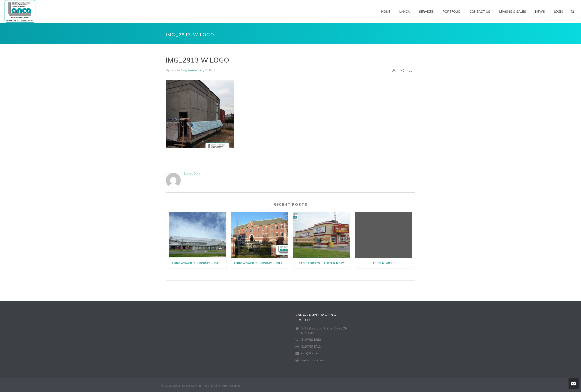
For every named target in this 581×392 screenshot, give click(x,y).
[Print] (394, 70)
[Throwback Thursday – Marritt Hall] (197, 234)
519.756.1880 (311, 340)
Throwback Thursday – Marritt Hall (199, 263)
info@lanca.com (313, 353)
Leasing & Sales (512, 12)
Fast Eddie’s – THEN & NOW (321, 263)
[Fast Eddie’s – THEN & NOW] (321, 234)
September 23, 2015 (197, 70)
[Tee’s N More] (383, 234)
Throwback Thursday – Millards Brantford (261, 263)
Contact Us (480, 12)
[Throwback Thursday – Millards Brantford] (259, 234)
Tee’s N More (383, 263)
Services (426, 12)
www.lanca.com (313, 360)
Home (385, 12)
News (540, 12)
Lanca (404, 12)
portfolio (451, 12)
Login (558, 12)
